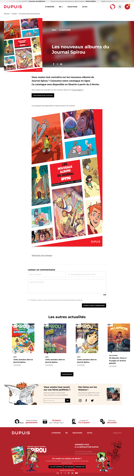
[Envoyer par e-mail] (61, 64)
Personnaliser (80, 466)
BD (60, 7)
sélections (72, 7)
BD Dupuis (7, 13)
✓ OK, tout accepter (55, 466)
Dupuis (13, 6)
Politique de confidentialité (67, 470)
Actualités (14, 13)
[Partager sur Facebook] (54, 64)
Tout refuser (68, 466)
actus (84, 7)
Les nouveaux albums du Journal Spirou (29, 13)
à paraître (49, 7)
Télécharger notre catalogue (42, 255)
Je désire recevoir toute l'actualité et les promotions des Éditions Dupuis (56, 300)
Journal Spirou (77, 90)
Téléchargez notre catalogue (43, 95)
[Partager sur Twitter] (57, 64)
